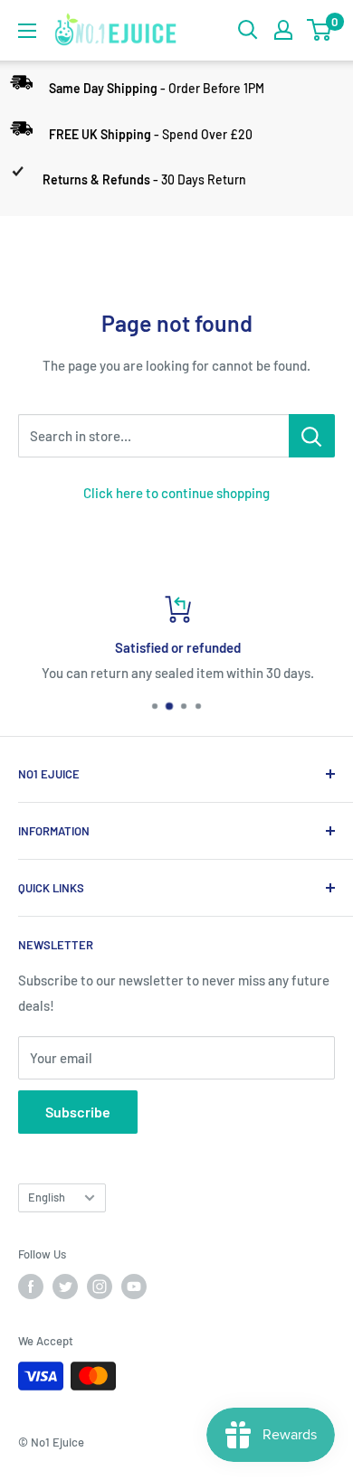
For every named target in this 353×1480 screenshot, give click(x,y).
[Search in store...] (312, 435)
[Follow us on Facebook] (30, 1286)
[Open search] (248, 30)
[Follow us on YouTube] (134, 1286)
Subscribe (77, 1111)
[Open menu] (27, 31)
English (46, 1197)
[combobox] (153, 435)
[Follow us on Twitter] (65, 1286)
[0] (320, 30)
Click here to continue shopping (176, 493)
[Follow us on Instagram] (99, 1286)
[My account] (283, 30)
